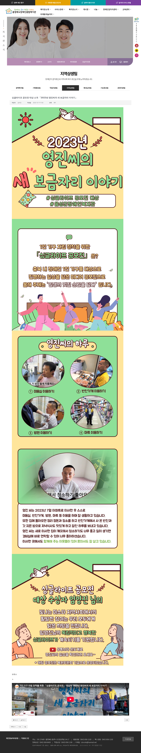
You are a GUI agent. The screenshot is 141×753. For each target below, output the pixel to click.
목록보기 (13, 726)
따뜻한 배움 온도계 (54, 3)
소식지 (50, 62)
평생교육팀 (87, 88)
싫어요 (23, 720)
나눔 (95, 9)
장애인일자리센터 (110, 9)
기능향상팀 (104, 88)
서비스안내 (59, 9)
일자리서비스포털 (125, 3)
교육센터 (126, 9)
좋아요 (15, 720)
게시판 (85, 9)
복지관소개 (44, 9)
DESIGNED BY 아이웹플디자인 (91, 745)
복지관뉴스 (27, 62)
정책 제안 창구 (19, 3)
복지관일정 (73, 62)
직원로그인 (25, 738)
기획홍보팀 (36, 88)
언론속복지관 (61, 62)
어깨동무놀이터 (46, 14)
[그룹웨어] (120, 62)
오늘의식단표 (86, 62)
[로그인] (111, 62)
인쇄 (127, 720)
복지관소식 (73, 9)
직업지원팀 (53, 88)
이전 (19, 726)
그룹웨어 (125, 62)
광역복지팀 (20, 88)
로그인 (114, 62)
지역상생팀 (70, 88)
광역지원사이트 (89, 3)
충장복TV (39, 62)
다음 (25, 726)
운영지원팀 (121, 88)
